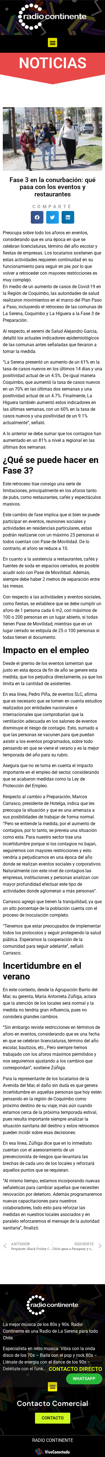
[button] (52, 42)
